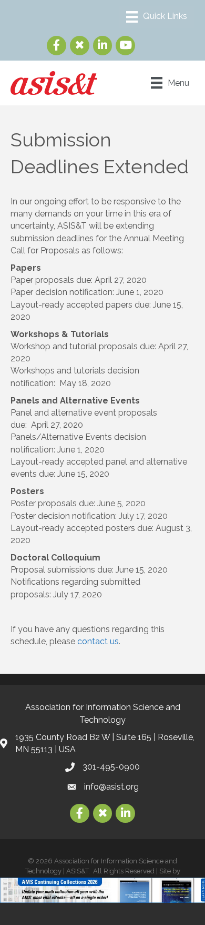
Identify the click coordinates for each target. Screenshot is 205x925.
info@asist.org (111, 787)
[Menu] (156, 17)
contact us (98, 641)
